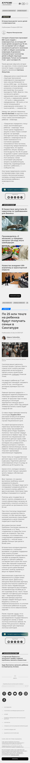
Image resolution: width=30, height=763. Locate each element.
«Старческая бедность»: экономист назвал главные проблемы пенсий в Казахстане (14, 658)
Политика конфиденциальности (14, 710)
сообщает (15, 374)
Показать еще (15, 296)
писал (16, 614)
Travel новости (19, 302)
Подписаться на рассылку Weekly (13, 684)
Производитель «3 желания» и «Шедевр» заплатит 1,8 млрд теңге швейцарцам (13, 239)
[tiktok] (20, 694)
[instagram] (4, 694)
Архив (6, 714)
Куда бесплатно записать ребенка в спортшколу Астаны (15, 666)
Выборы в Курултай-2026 (11, 733)
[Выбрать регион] (20, 4)
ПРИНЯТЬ (15, 759)
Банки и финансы (9, 10)
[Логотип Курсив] (7, 3)
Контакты (7, 722)
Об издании (7, 707)
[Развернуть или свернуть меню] (27, 4)
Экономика (7, 4)
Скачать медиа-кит (10, 729)
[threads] (26, 694)
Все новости (7, 302)
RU (23, 3)
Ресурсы (6, 17)
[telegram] (10, 694)
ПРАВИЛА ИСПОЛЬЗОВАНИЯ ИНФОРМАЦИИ (16, 726)
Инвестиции (21, 10)
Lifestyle (6, 309)
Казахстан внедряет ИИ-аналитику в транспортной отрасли (14, 267)
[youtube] (15, 694)
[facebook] (4, 700)
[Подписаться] (27, 686)
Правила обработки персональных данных (14, 718)
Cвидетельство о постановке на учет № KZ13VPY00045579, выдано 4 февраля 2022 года (13, 747)
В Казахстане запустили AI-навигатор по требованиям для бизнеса (14, 211)
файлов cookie (15, 754)
